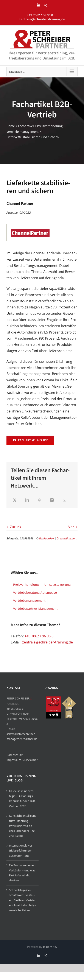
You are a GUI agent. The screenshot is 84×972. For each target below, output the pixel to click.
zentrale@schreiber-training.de (42, 19)
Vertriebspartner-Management (35, 608)
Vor (71, 526)
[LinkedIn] (27, 500)
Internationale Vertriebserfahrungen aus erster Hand (21, 851)
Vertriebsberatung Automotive (35, 592)
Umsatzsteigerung (57, 584)
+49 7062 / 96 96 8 (39, 636)
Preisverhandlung (26, 584)
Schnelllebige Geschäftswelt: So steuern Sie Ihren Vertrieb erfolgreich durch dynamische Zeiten (22, 900)
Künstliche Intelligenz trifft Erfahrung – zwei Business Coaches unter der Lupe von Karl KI (22, 826)
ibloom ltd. (50, 947)
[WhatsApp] (39, 500)
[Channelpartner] (30, 225)
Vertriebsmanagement (29, 600)
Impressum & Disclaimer (21, 760)
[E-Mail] (64, 500)
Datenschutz (14, 755)
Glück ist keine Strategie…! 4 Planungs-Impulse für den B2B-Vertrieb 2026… (22, 798)
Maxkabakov (46, 538)
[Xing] (52, 500)
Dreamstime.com (67, 538)
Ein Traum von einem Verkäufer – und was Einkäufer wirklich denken (22, 872)
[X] (15, 500)
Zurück (15, 526)
